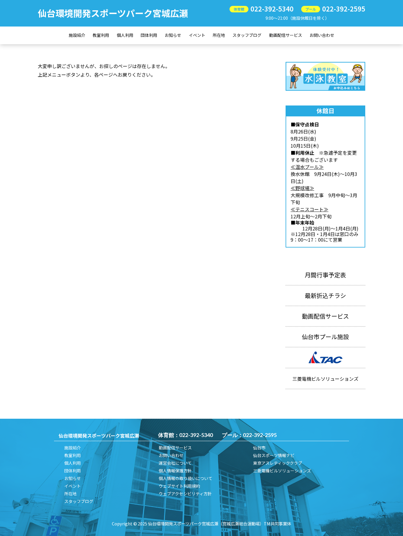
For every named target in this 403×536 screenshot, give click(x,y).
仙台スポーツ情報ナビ (273, 455)
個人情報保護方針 (175, 471)
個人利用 (125, 35)
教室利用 (101, 35)
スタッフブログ (246, 35)
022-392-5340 (272, 8)
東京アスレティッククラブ (277, 463)
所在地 (219, 35)
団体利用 (149, 35)
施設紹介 (77, 35)
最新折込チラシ (325, 295)
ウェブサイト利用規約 (179, 486)
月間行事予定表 (325, 275)
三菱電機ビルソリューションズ (282, 471)
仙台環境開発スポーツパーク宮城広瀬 (113, 12)
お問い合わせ (321, 35)
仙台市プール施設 (325, 336)
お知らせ (173, 35)
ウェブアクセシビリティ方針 (185, 494)
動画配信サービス (285, 35)
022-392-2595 (343, 8)
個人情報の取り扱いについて (185, 478)
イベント (197, 35)
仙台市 (259, 448)
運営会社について (175, 463)
